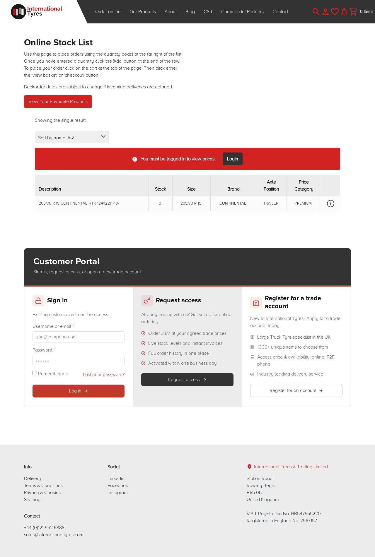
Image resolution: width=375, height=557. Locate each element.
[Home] (44, 11)
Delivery (32, 478)
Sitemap (32, 500)
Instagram (118, 493)
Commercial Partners (242, 12)
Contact (280, 12)
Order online (108, 12)
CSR (208, 12)
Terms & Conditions (43, 486)
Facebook (118, 486)
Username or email (53, 326)
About (171, 12)
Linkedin (116, 478)
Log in (75, 391)
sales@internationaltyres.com (53, 535)
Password (44, 350)
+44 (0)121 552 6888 (44, 528)
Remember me (52, 374)
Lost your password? (104, 375)
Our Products (142, 12)
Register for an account (293, 390)
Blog (190, 12)
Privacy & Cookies (42, 493)
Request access (184, 380)
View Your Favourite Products (58, 101)
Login (232, 159)
